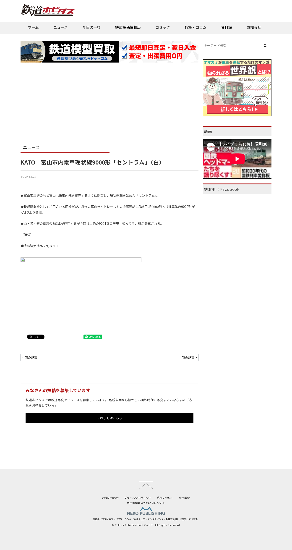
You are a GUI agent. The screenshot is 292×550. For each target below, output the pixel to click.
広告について (165, 498)
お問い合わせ (110, 498)
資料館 (226, 27)
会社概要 (184, 498)
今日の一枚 (91, 27)
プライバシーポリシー (137, 498)
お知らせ (254, 27)
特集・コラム (195, 27)
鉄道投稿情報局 (128, 27)
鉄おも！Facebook (222, 189)
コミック (162, 27)
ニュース (60, 27)
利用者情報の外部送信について (146, 503)
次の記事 (188, 357)
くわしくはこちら (109, 418)
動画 (208, 131)
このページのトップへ (146, 485)
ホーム (33, 27)
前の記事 (31, 357)
